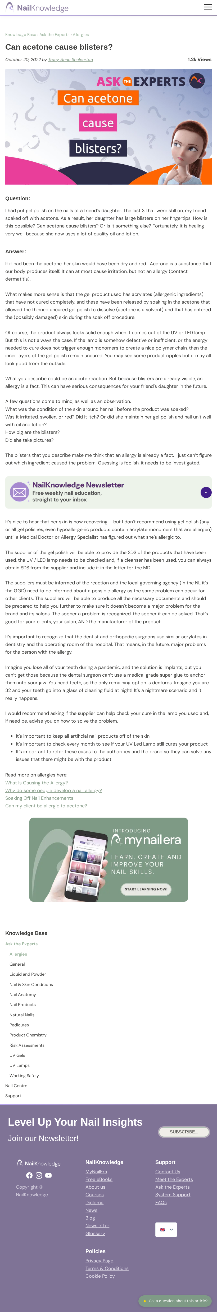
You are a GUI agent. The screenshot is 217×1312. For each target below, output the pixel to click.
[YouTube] (48, 1175)
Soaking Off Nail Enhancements (39, 798)
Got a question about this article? (175, 1301)
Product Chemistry (28, 1035)
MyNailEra (96, 1172)
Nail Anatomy (23, 994)
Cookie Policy (100, 1276)
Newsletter (97, 1225)
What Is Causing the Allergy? (36, 783)
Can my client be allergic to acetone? (46, 806)
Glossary (95, 1233)
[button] (108, 492)
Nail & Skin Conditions (31, 984)
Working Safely (24, 1075)
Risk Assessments (27, 1045)
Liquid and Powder (28, 974)
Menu (208, 6)
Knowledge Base (20, 34)
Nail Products (23, 1004)
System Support (173, 1195)
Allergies (18, 954)
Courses (94, 1195)
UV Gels (17, 1055)
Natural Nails (22, 1015)
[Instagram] (39, 1175)
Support (13, 1096)
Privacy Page (99, 1261)
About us (95, 1187)
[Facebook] (29, 1175)
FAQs (161, 1202)
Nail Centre (16, 1085)
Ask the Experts (21, 944)
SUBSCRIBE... (184, 1132)
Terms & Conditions (107, 1268)
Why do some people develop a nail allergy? (53, 790)
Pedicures (19, 1025)
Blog (90, 1218)
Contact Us (167, 1172)
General (17, 964)
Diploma (94, 1202)
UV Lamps (20, 1065)
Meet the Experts (174, 1179)
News (91, 1210)
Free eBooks (98, 1179)
